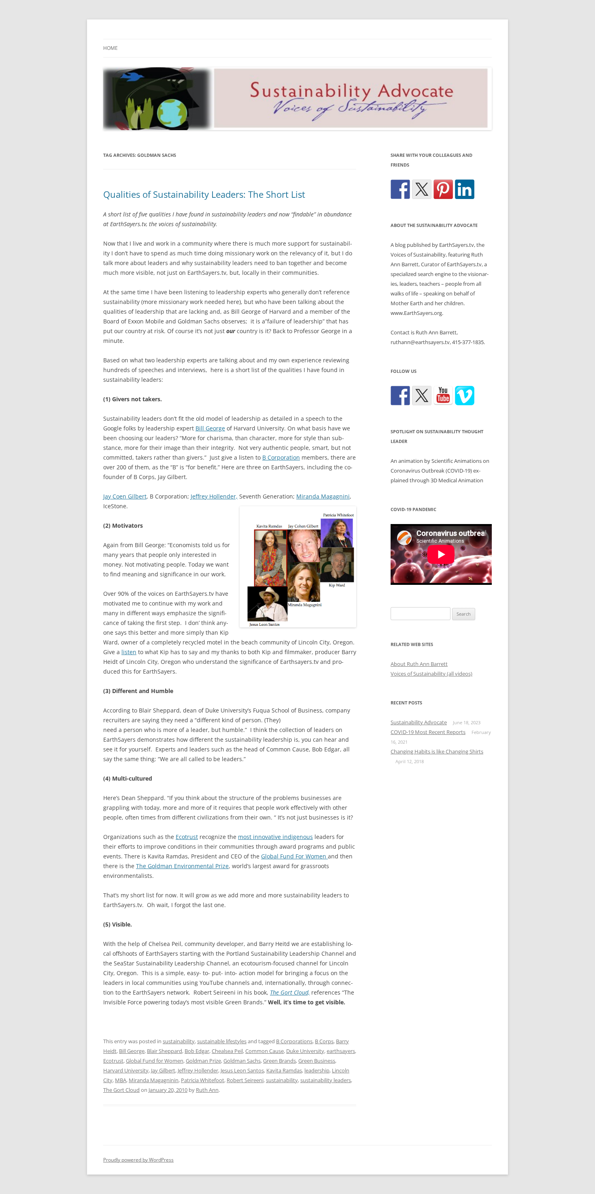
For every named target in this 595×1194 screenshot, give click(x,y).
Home (110, 48)
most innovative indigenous (275, 837)
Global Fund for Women (154, 1060)
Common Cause (264, 1051)
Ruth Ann (207, 1089)
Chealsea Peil (227, 1051)
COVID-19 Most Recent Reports (428, 732)
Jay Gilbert (163, 1070)
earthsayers (341, 1051)
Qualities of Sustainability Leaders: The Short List (204, 194)
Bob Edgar (197, 1051)
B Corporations (294, 1041)
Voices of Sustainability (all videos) (431, 673)
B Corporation (281, 457)
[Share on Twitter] (421, 189)
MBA (120, 1080)
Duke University (305, 1051)
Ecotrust (187, 837)
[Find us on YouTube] (443, 395)
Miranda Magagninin (153, 1080)
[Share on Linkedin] (464, 189)
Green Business (316, 1060)
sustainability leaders (325, 1080)
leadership (316, 1070)
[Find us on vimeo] (464, 395)
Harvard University (126, 1070)
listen (128, 652)
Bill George (210, 428)
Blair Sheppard (164, 1051)
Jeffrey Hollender (198, 1070)
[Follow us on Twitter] (421, 395)
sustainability (179, 1041)
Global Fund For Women (294, 856)
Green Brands (279, 1060)
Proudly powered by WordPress (138, 1159)
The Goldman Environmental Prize (182, 866)
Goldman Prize (203, 1060)
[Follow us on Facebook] (400, 395)
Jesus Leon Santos (242, 1070)
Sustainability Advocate (419, 722)
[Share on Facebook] (400, 189)
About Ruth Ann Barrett (419, 664)
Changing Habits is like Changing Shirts (437, 751)
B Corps (324, 1041)
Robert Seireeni (245, 1080)
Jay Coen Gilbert (125, 496)
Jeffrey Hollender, (214, 496)
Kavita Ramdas (284, 1070)
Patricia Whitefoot (202, 1080)
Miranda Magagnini (323, 496)
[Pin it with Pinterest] (443, 189)
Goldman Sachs (242, 1060)
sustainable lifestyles (221, 1041)
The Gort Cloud (121, 1089)
